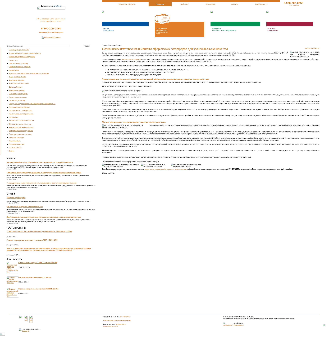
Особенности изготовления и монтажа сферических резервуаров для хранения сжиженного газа (44, 217)
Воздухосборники (15, 87)
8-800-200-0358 (51, 28)
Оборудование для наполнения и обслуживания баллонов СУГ (32, 104)
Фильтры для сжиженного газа (20, 124)
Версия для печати (312, 48)
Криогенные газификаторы (19, 83)
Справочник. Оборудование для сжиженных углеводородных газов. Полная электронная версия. (44, 173)
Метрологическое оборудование (21, 131)
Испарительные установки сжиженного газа (25, 53)
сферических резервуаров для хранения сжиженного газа (166, 169)
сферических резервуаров (131, 59)
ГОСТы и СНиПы (15, 148)
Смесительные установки (18, 63)
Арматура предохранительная (20, 134)
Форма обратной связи (110, 326)
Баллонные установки (17, 100)
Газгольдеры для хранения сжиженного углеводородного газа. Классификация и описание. (42, 183)
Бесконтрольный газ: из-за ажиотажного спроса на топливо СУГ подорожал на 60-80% (40, 162)
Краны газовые (14, 141)
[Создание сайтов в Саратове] (228, 325)
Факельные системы (16, 80)
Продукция (112, 45)
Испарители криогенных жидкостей (22, 57)
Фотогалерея (14, 259)
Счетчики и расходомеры (18, 94)
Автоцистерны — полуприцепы (20, 110)
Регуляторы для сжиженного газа (21, 127)
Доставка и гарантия (16, 144)
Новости (11, 158)
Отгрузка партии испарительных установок (35, 277)
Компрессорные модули (18, 97)
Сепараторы (13, 117)
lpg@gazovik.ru (121, 324)
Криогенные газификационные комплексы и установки (29, 73)
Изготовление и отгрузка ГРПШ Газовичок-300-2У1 (37, 263)
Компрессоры (14, 70)
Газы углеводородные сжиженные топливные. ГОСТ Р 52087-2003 (32, 240)
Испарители (13, 60)
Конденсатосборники (17, 90)
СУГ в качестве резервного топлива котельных (25, 207)
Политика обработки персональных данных (117, 320)
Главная (104, 45)
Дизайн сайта (238, 323)
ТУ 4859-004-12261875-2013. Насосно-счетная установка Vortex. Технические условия (39, 232)
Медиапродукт (239, 325)
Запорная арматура (16, 137)
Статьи (11, 151)
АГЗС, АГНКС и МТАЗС (17, 77)
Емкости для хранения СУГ (19, 50)
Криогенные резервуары (16, 198)
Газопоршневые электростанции (21, 114)
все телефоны (294, 5)
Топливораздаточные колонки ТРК (21, 121)
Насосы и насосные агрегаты (19, 67)
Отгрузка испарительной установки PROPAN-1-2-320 (38, 289)
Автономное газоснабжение (19, 107)
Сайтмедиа (25, 331)
